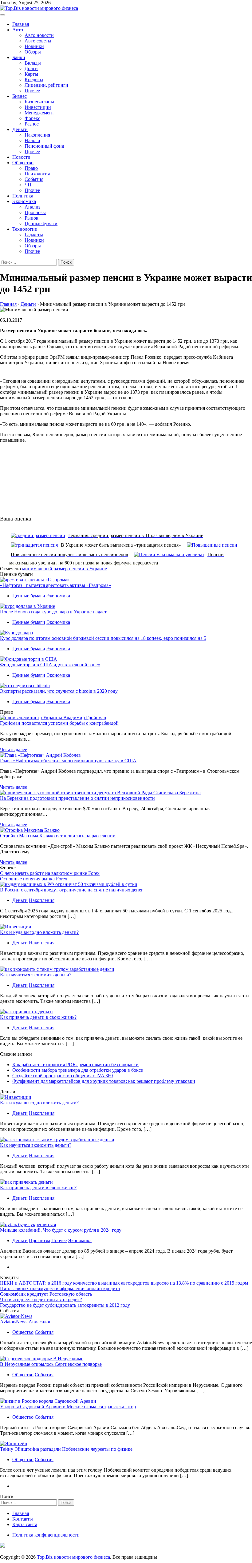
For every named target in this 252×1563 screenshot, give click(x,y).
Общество (22, 162)
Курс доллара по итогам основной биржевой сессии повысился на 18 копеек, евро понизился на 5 (103, 638)
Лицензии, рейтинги (46, 85)
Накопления (37, 135)
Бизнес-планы (39, 101)
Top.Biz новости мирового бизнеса (73, 1557)
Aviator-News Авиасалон (26, 1321)
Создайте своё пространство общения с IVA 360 (62, 1075)
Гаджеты (34, 234)
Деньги (20, 129)
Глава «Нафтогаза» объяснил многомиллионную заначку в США (68, 760)
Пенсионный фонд (44, 146)
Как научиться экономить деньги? (35, 974)
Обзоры (33, 51)
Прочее (32, 90)
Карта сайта (24, 1524)
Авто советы (38, 40)
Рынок (31, 218)
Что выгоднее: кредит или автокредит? (41, 1299)
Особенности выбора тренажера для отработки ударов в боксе (77, 1070)
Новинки (34, 46)
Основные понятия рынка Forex (33, 878)
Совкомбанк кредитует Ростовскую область (46, 1294)
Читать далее (13, 749)
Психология (37, 173)
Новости (21, 157)
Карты (31, 74)
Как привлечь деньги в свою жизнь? (38, 1017)
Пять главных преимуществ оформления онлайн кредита (60, 1288)
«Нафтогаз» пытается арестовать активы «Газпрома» (55, 585)
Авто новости (39, 35)
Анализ (32, 206)
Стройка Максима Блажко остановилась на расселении (58, 835)
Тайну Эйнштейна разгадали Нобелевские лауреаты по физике (66, 1449)
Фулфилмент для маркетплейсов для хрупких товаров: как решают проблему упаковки (103, 1081)
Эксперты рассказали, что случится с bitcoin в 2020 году (59, 691)
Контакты (22, 1518)
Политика (22, 195)
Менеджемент (39, 112)
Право (31, 168)
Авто (17, 29)
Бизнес (19, 96)
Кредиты (34, 79)
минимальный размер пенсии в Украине (64, 568)
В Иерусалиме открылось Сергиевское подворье (51, 1364)
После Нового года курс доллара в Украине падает (53, 611)
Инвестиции (38, 107)
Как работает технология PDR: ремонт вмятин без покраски (75, 1064)
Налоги (32, 140)
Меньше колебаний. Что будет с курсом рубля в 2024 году (60, 1230)
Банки (18, 57)
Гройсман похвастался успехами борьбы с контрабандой (59, 723)
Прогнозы (35, 212)
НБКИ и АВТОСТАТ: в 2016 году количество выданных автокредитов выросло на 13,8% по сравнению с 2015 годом (124, 1283)
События (34, 179)
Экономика (24, 201)
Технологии (24, 229)
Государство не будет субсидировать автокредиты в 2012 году (65, 1305)
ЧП (28, 184)
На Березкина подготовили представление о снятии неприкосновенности (77, 798)
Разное (32, 123)
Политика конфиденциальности (46, 1534)
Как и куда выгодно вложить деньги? (39, 932)
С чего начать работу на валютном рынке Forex (50, 873)
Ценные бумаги (41, 223)
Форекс (32, 118)
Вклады (33, 63)
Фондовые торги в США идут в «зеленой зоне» (50, 664)
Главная (20, 24)
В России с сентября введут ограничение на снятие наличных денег (71, 889)
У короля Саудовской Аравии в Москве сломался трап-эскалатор (68, 1406)
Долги (31, 68)
